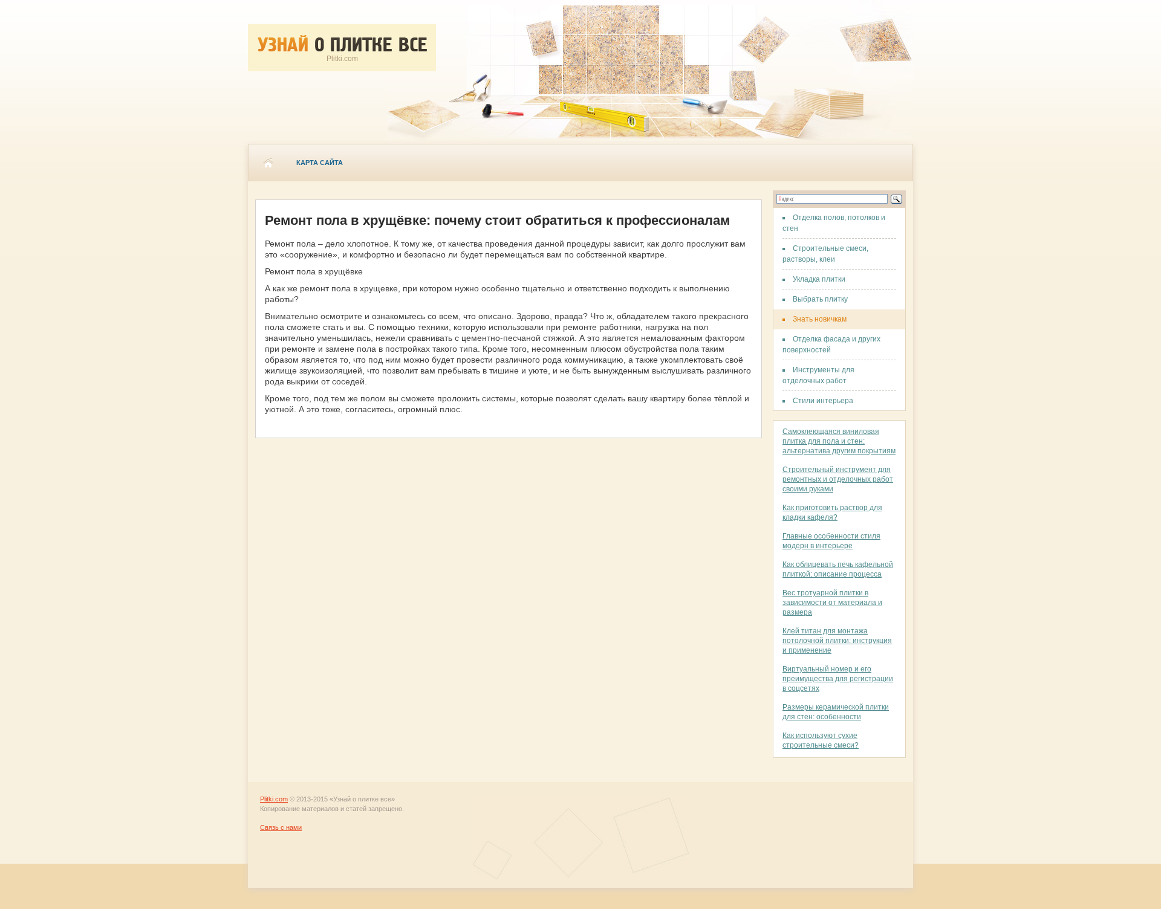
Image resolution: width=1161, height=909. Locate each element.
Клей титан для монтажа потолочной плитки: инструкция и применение (837, 641)
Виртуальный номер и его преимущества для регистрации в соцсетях (837, 679)
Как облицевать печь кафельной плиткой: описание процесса (837, 569)
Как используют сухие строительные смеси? (820, 740)
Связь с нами (281, 827)
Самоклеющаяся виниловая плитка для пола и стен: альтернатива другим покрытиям (839, 441)
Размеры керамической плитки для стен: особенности (835, 712)
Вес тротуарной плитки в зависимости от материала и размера (832, 602)
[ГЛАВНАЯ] (268, 162)
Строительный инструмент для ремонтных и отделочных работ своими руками (837, 479)
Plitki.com (274, 799)
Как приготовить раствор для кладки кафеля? (832, 512)
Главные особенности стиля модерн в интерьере (831, 541)
